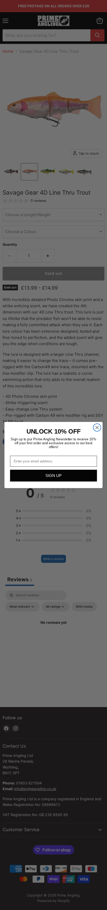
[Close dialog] (97, 427)
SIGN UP (53, 476)
